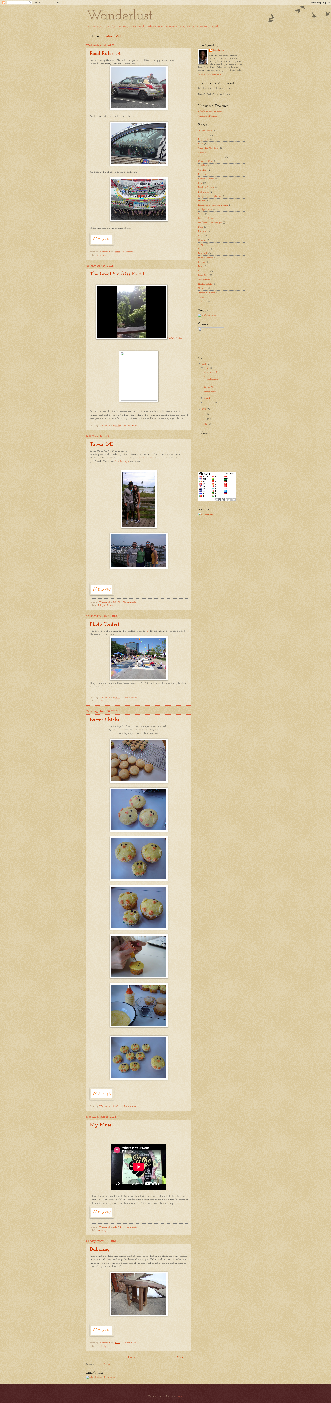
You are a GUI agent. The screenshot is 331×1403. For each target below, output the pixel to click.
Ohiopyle (202, 240)
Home (94, 36)
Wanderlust (218, 50)
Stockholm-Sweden (206, 293)
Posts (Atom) (104, 1364)
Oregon (201, 244)
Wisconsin (203, 301)
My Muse (101, 1125)
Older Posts (184, 1357)
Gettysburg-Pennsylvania (209, 196)
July (206, 368)
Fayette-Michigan (206, 179)
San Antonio (204, 280)
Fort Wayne (102, 701)
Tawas (110, 605)
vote (147, 631)
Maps (200, 227)
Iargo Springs (145, 458)
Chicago (202, 152)
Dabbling (100, 1249)
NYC (200, 236)
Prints (200, 266)
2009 (205, 424)
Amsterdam (203, 135)
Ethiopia (202, 174)
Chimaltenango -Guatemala (211, 157)
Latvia (201, 214)
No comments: (131, 425)
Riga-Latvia (203, 271)
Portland (202, 262)
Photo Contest (104, 624)
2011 (204, 414)
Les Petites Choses (206, 218)
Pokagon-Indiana (205, 257)
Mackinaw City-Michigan (210, 222)
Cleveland (202, 165)
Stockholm (203, 288)
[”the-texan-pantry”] (207, 315)
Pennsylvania (204, 249)
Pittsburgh (202, 253)
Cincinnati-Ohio (205, 161)
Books (200, 144)
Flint (200, 183)
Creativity (101, 1230)
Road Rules (102, 255)
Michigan (101, 605)
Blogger (180, 1396)
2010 (204, 419)
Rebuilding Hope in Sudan (210, 111)
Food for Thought (206, 187)
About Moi (113, 36)
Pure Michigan (122, 461)
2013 (204, 364)
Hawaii (201, 201)
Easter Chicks (104, 720)
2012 (204, 409)
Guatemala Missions (207, 116)
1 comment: (128, 252)
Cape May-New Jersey (208, 148)
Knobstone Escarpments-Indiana (213, 205)
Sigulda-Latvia (205, 284)
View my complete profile (210, 75)
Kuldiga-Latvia (205, 209)
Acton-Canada (205, 130)
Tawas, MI (101, 444)
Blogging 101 (203, 139)
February (209, 403)
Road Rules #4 (105, 53)
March (207, 398)
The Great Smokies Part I (117, 274)
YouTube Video (174, 338)
